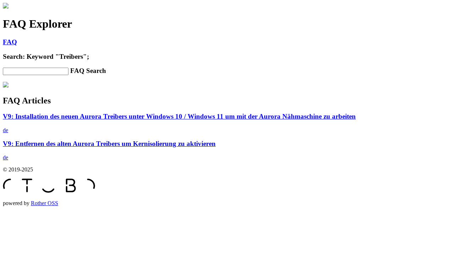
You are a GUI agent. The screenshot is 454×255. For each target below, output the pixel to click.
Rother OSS (44, 203)
